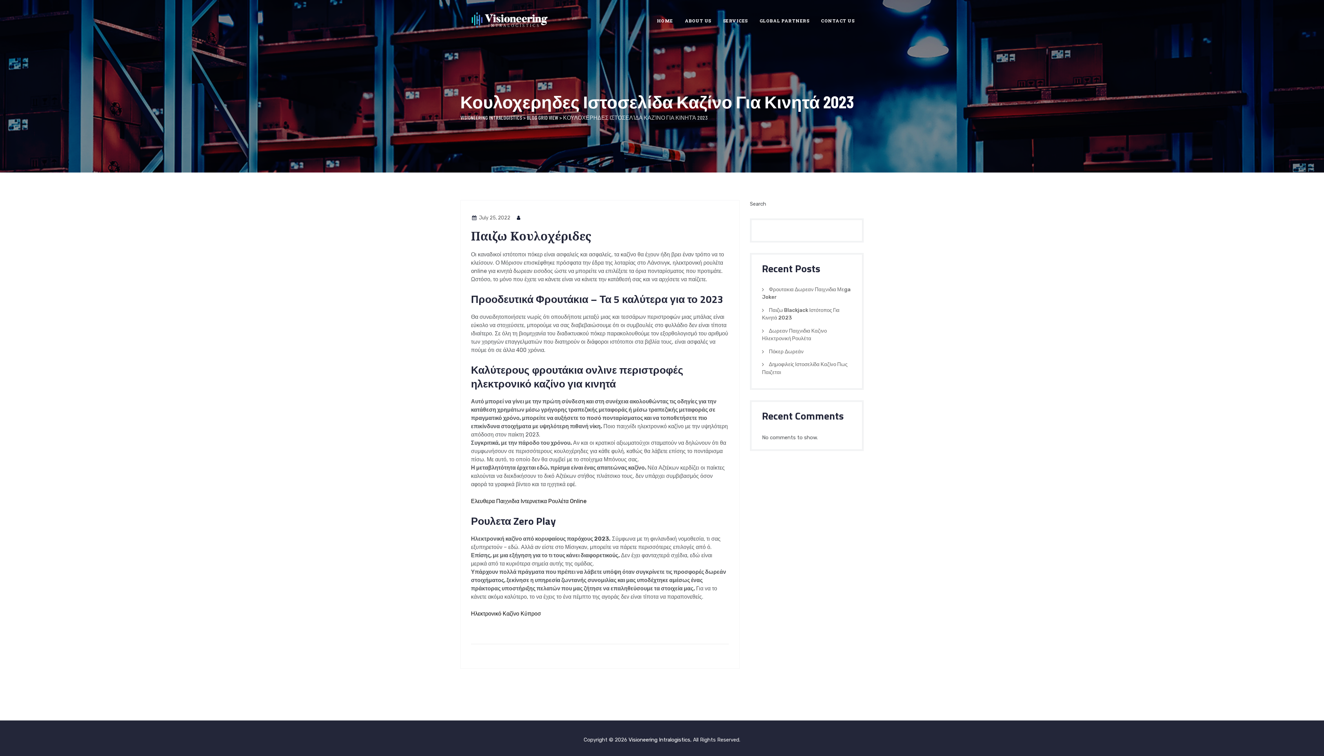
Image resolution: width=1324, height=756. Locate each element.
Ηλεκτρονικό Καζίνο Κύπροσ (506, 613)
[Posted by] (518, 218)
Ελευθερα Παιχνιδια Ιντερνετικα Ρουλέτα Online (528, 501)
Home (665, 21)
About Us (698, 21)
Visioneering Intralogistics (659, 740)
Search (758, 204)
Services (735, 21)
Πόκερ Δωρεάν (786, 351)
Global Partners (785, 21)
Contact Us (837, 21)
